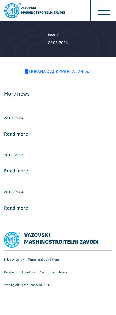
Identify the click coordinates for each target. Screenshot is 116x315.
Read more (16, 134)
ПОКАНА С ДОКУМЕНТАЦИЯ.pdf (59, 71)
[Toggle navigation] (103, 10)
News (51, 34)
